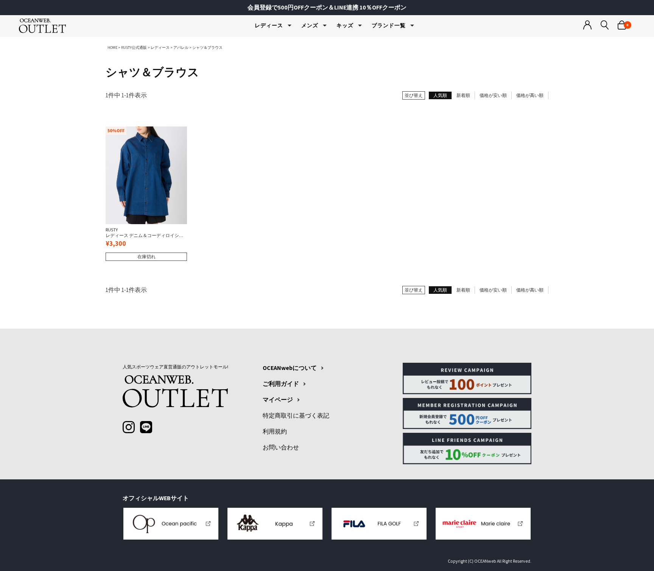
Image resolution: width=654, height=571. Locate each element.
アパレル (180, 47)
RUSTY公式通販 (134, 47)
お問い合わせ (281, 448)
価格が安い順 (493, 95)
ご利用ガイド (281, 384)
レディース (160, 47)
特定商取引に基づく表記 (296, 416)
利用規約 (275, 432)
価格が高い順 (529, 95)
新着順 (463, 95)
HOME (112, 47)
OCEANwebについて (290, 368)
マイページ (278, 400)
